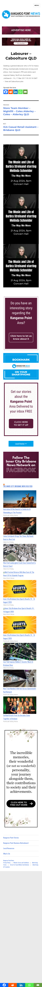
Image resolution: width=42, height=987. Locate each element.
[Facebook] (5, 92)
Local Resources (8, 848)
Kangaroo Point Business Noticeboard (15, 843)
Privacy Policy (6, 863)
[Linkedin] (15, 92)
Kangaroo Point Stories (11, 837)
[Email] (25, 92)
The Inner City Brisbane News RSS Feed (18, 486)
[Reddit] (10, 92)
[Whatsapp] (20, 92)
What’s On (6, 853)
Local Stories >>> (21, 443)
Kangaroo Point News (8, 860)
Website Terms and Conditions (21, 863)
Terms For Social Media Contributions (19, 865)
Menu (36, 5)
